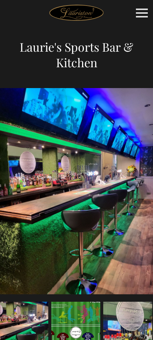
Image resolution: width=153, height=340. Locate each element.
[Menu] (142, 13)
